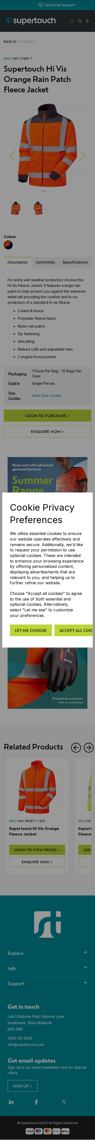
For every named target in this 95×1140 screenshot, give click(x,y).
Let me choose (31, 630)
